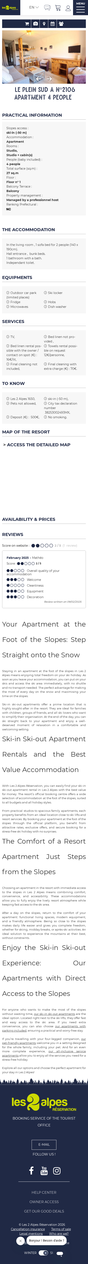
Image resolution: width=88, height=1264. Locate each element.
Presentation (35, 23)
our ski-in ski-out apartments (54, 1014)
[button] (58, 7)
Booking (27, 23)
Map (44, 23)
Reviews (61, 23)
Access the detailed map (38, 444)
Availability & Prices (52, 23)
